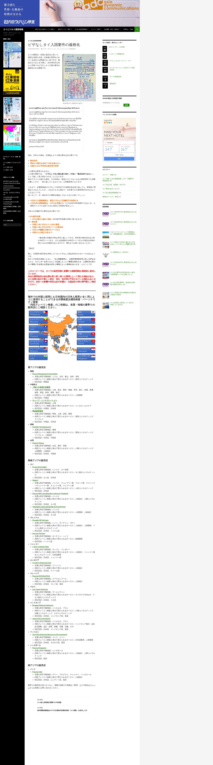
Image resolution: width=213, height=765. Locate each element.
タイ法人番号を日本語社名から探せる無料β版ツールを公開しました (122, 273)
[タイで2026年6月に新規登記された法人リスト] (106, 224)
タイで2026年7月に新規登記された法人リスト (123, 213)
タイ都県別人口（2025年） (119, 252)
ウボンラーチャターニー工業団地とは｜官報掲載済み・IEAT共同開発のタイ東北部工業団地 (122, 233)
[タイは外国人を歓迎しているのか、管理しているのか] (106, 305)
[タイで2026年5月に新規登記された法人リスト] (106, 265)
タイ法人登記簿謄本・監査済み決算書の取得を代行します (122, 283)
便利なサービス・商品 (64, 29)
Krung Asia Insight (39, 467)
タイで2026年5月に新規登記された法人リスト (123, 263)
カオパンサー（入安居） (117, 47)
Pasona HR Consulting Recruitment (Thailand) (50, 493)
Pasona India (37, 672)
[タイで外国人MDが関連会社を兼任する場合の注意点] (106, 295)
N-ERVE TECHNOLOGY (41, 427)
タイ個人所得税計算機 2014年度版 (49, 701)
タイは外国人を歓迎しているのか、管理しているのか (122, 304)
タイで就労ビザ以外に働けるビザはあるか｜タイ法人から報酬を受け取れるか (122, 243)
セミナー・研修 (95, 29)
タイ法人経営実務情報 (81, 29)
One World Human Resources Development (49, 634)
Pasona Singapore (39, 648)
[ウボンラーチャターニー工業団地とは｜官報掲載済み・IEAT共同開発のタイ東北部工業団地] (106, 235)
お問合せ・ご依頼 (128, 29)
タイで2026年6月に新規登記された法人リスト (123, 223)
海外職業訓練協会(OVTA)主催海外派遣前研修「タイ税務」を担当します (62, 709)
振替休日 (113, 83)
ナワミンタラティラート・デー (120, 61)
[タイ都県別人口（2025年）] (106, 255)
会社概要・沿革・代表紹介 (111, 29)
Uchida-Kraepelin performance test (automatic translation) (11, 188)
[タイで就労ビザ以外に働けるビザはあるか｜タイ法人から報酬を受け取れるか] (106, 245)
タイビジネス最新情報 (13, 29)
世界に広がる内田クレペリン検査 (44, 29)
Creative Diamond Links (41, 563)
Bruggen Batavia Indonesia (42, 605)
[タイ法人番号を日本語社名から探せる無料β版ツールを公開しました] (106, 275)
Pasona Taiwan (38, 443)
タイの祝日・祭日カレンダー (113, 42)
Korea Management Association (44, 374)
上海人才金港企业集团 (41, 387)
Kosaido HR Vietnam (40, 520)
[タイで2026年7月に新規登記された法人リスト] (106, 214)
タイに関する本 (8, 167)
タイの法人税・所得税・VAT (112, 185)
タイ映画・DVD (8, 170)
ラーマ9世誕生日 (115, 76)
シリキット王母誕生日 (116, 54)
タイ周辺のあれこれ (109, 189)
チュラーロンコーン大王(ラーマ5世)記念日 (122, 69)
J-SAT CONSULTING (40, 547)
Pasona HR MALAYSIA (41, 576)
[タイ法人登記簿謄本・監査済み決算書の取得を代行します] (106, 285)
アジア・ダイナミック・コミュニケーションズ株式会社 (59, 49)
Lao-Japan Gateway (40, 589)
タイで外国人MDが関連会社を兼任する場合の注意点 (123, 293)
